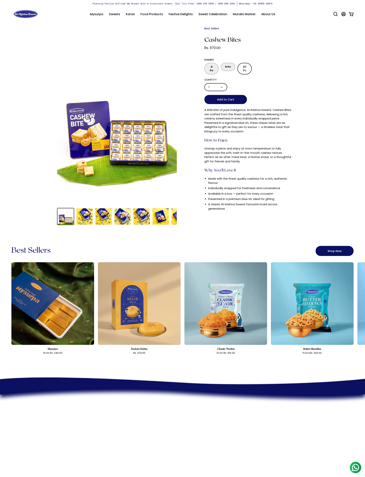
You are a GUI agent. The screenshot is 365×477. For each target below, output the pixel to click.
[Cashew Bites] (65, 216)
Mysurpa (53, 349)
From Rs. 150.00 (226, 353)
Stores (139, 404)
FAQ (189, 423)
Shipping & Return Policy (204, 416)
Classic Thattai (225, 349)
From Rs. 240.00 (52, 353)
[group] (182, 3)
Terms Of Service (199, 404)
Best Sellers (211, 28)
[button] (114, 14)
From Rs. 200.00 (312, 353)
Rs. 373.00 (139, 353)
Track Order (195, 429)
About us (141, 398)
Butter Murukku (312, 349)
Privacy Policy (196, 398)
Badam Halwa (139, 349)
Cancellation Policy (200, 410)
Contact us (143, 410)
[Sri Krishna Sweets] (25, 14)
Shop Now (335, 251)
